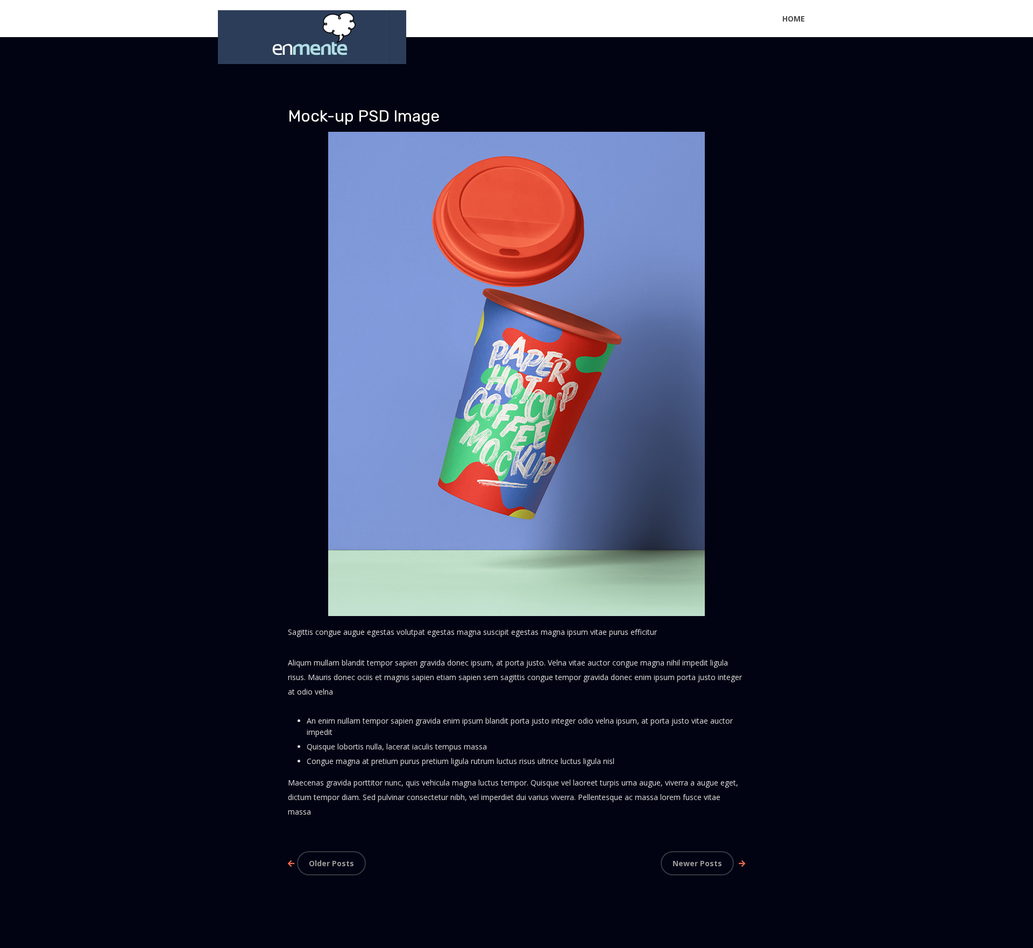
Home (793, 18)
